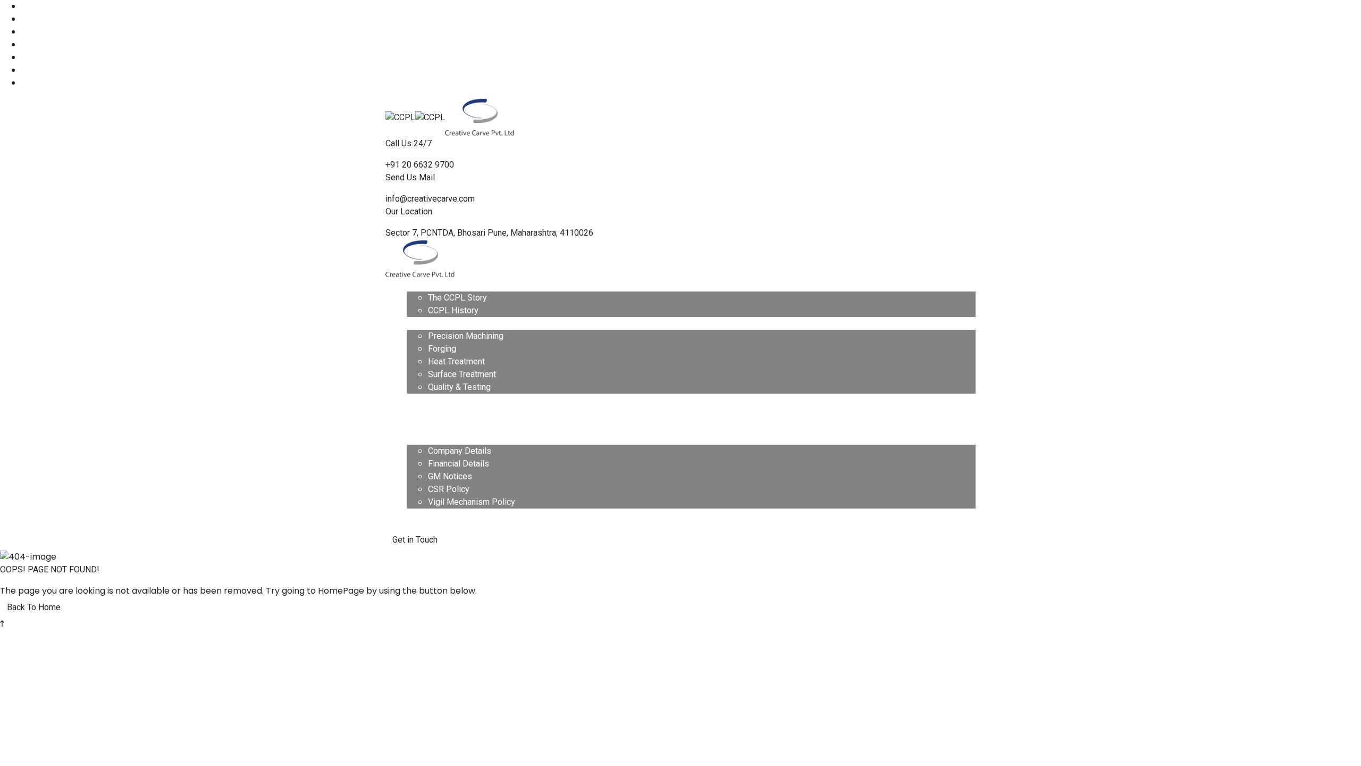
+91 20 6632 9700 (419, 165)
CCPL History (453, 310)
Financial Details (458, 464)
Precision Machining (465, 336)
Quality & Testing (459, 387)
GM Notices (450, 476)
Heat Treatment (456, 361)
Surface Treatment (462, 374)
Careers (421, 412)
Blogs (418, 425)
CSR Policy (448, 489)
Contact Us (427, 515)
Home (418, 285)
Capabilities (429, 323)
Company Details (459, 451)
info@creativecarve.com (430, 199)
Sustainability (432, 400)
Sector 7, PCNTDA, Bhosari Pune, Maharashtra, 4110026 (489, 233)
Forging (442, 349)
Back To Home (34, 607)
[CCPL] (400, 117)
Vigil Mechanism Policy (471, 502)
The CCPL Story (457, 298)
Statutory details (437, 438)
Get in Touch (415, 540)
